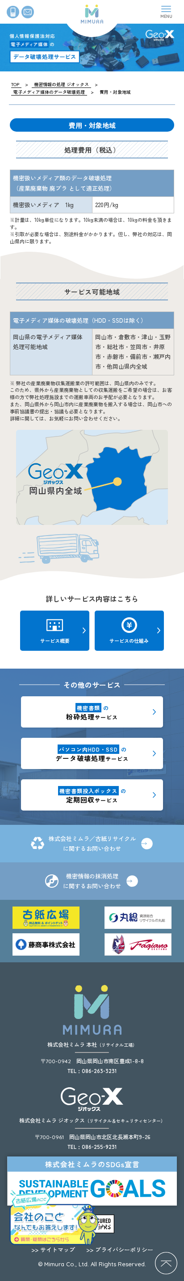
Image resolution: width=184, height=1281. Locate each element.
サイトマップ (53, 1249)
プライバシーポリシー (119, 1249)
